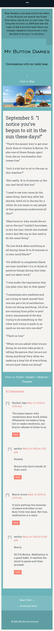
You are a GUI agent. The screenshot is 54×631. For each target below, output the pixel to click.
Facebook (42, 377)
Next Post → (27, 600)
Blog (31, 81)
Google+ (30, 377)
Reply (15, 434)
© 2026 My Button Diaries (25, 621)
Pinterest (27, 381)
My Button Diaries (27, 51)
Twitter (20, 377)
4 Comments (15, 391)
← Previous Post (27, 606)
